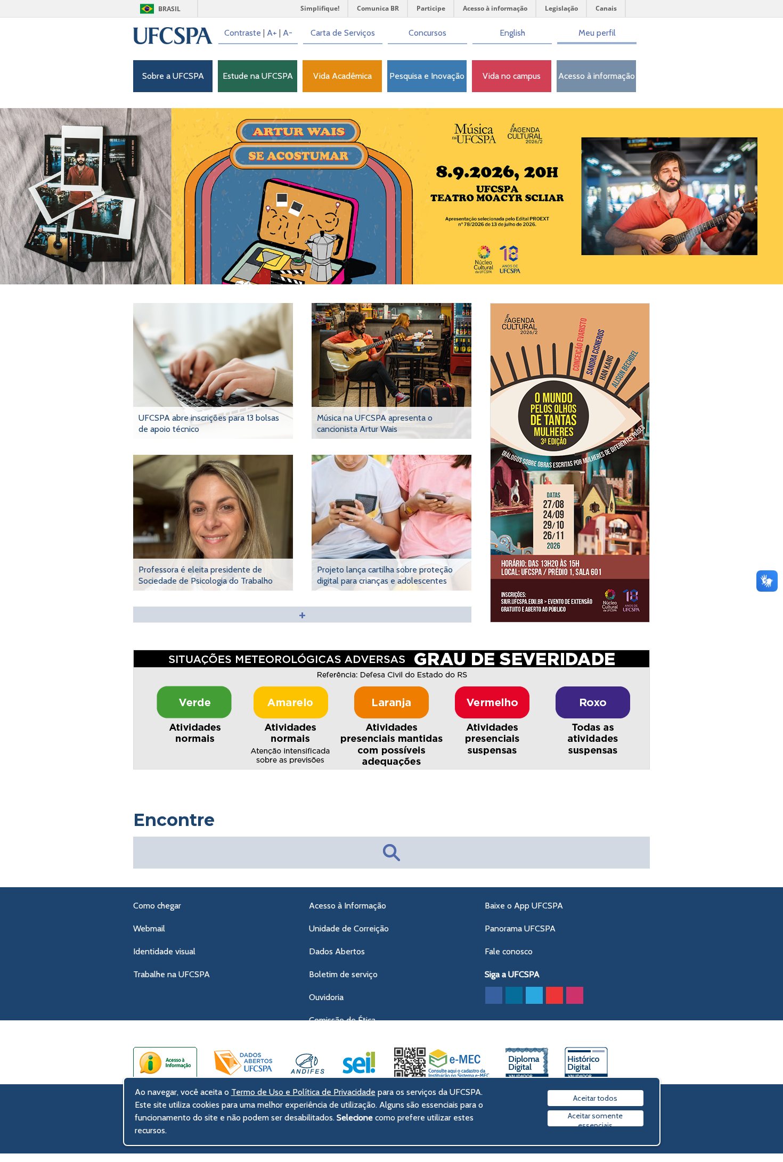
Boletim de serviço (343, 974)
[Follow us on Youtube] (554, 995)
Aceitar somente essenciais (595, 1118)
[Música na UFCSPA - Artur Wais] (391, 196)
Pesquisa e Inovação (426, 76)
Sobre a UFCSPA (173, 76)
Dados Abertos (337, 951)
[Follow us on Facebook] (493, 995)
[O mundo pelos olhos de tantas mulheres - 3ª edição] (570, 620)
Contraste (242, 33)
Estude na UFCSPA (258, 76)
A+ (272, 33)
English (512, 33)
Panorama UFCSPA (520, 928)
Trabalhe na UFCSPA (171, 974)
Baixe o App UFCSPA (524, 906)
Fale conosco (509, 951)
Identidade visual (164, 951)
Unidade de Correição (349, 928)
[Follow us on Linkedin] (514, 995)
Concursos (427, 33)
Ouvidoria (326, 997)
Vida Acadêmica (342, 76)
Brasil (169, 8)
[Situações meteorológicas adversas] (392, 767)
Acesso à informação (596, 76)
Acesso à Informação (347, 906)
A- (287, 33)
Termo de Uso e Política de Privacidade (303, 1092)
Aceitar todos (595, 1098)
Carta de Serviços (343, 33)
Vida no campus (512, 76)
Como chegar (157, 906)
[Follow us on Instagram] (574, 995)
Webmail (149, 928)
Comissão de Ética (342, 1020)
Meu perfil (597, 33)
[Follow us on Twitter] (534, 995)
